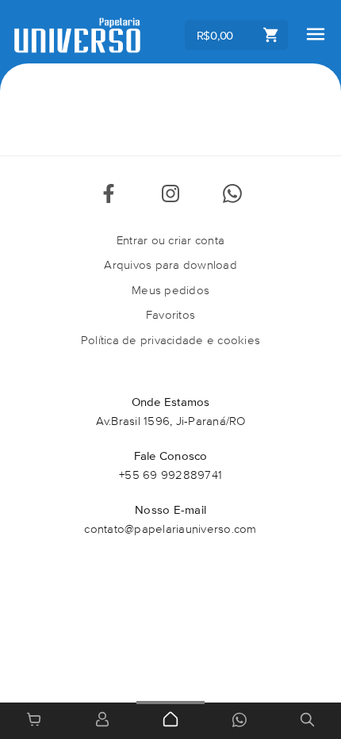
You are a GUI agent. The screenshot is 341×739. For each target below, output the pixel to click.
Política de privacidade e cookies (170, 339)
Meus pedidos (170, 289)
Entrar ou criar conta (170, 240)
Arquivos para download (170, 264)
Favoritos (170, 314)
